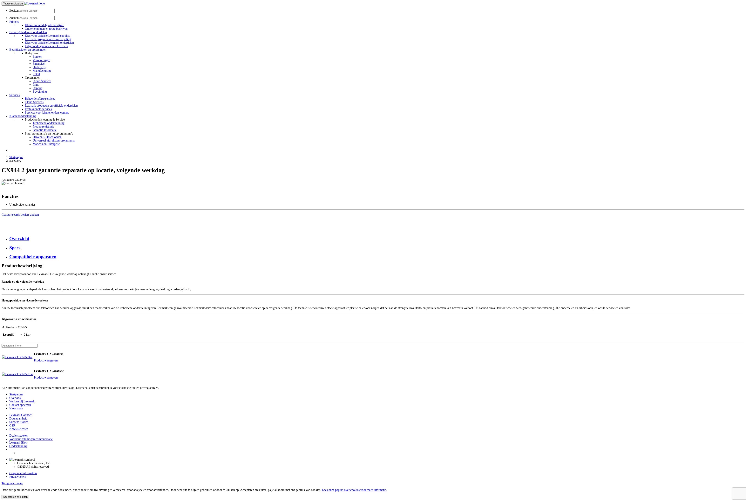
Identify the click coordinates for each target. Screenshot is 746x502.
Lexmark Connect (20, 415)
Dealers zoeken (18, 435)
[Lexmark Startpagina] (34, 3)
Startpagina (16, 157)
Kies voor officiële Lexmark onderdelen (49, 42)
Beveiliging (40, 91)
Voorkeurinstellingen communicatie (31, 439)
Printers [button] (14, 21)
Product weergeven (46, 360)
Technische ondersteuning (48, 123)
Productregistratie (43, 126)
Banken (37, 56)
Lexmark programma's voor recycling (48, 39)
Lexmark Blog (18, 442)
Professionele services (38, 109)
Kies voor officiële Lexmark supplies (47, 35)
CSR (12, 425)
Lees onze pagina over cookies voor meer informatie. (354, 490)
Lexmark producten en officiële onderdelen (51, 105)
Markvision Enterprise (46, 144)
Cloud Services (42, 81)
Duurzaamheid (18, 418)
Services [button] (14, 95)
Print (35, 84)
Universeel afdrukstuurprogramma (54, 140)
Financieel (39, 63)
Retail (36, 74)
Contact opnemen (20, 404)
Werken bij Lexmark (22, 401)
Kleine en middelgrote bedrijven (44, 25)
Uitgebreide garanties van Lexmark (46, 46)
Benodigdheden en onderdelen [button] (28, 32)
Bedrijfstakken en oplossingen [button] (27, 49)
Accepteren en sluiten (15, 496)
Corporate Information (23, 473)
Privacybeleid (17, 476)
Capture (37, 88)
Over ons (15, 398)
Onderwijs (39, 67)
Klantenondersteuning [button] (22, 116)
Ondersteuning (18, 446)
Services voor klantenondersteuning (47, 112)
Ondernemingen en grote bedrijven (46, 28)
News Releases (18, 429)
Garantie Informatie (45, 130)
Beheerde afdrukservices (40, 98)
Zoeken (14, 10)
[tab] (376, 238)
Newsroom (16, 408)
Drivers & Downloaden (47, 137)
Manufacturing (42, 70)
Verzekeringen (41, 60)
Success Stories (18, 422)
